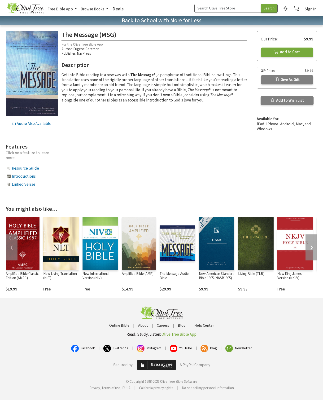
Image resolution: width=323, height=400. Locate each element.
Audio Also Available (33, 124)
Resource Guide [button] (25, 168)
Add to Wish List (289, 100)
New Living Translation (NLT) (60, 276)
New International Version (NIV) (96, 276)
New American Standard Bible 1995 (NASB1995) (216, 276)
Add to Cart (289, 52)
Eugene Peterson (86, 49)
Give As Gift (290, 80)
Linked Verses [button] (23, 184)
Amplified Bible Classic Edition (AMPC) (22, 276)
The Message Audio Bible (174, 276)
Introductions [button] (24, 176)
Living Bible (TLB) (251, 273)
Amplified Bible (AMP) (137, 273)
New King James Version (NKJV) (289, 276)
